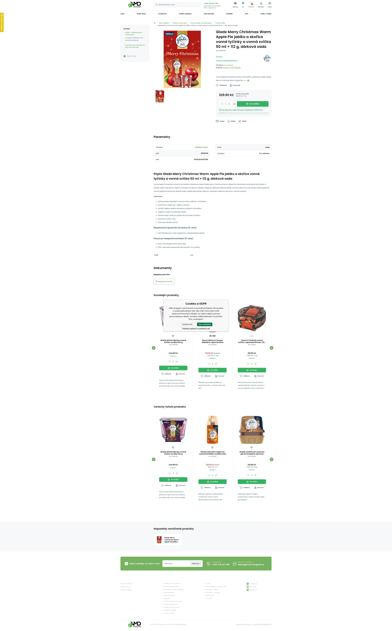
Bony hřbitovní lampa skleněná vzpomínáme (212, 341)
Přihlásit (196, 563)
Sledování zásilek (170, 610)
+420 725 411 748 (211, 3)
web (238, 67)
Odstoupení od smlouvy (172, 584)
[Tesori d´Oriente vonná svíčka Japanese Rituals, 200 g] (252, 318)
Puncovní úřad (169, 613)
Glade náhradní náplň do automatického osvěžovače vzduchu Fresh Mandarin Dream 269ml (212, 453)
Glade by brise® (229, 67)
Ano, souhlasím (205, 324)
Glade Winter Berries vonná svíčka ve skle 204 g (173, 341)
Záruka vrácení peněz (171, 607)
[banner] (134, 5)
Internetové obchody (243, 624)
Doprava (167, 598)
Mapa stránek (181, 624)
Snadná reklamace (171, 604)
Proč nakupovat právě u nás (216, 586)
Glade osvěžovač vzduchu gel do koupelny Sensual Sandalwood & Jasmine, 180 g (252, 453)
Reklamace (210, 595)
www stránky (257, 624)
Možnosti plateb (169, 595)
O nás (208, 584)
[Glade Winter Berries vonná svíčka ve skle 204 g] (173, 430)
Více (245, 80)
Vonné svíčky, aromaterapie (201, 23)
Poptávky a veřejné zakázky (174, 589)
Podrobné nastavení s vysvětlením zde (196, 328)
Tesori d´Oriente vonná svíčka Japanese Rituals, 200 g (252, 341)
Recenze (209, 598)
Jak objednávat (169, 592)
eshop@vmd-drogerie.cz (212, 6)
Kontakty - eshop (212, 589)
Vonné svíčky (220, 23)
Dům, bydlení (164, 23)
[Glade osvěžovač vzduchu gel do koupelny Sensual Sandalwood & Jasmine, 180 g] (252, 430)
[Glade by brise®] (268, 61)
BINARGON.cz (267, 624)
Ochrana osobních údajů (173, 601)
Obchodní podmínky (171, 586)
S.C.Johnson (228, 65)
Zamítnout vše (187, 324)
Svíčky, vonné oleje (180, 23)
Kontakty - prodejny (213, 592)
